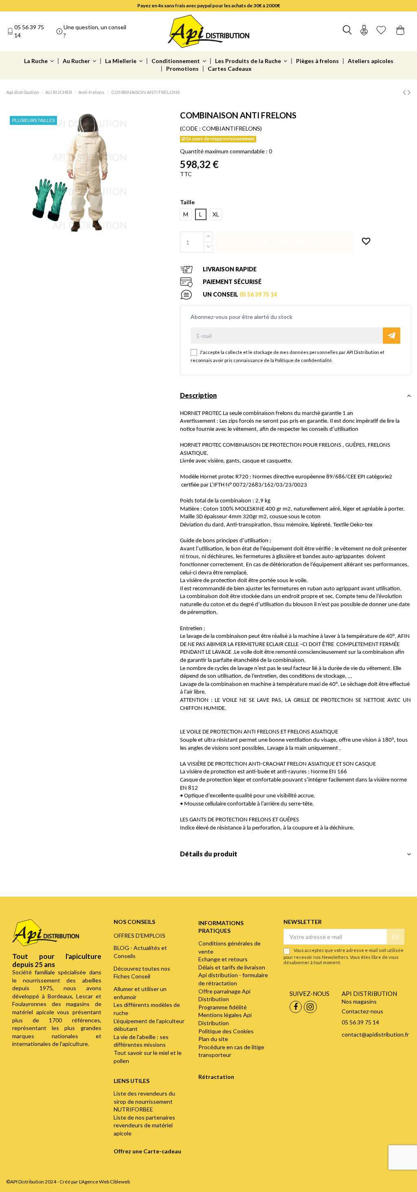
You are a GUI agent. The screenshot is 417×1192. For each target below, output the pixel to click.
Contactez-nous (362, 1011)
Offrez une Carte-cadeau (147, 1151)
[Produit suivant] (409, 92)
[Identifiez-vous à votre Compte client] (364, 31)
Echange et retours (223, 959)
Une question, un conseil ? (95, 31)
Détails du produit (208, 854)
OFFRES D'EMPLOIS (139, 935)
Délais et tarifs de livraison (231, 967)
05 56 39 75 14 (29, 31)
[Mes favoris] (381, 31)
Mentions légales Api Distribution (225, 1018)
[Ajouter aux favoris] (366, 241)
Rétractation (216, 1076)
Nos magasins (359, 1001)
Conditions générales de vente (229, 947)
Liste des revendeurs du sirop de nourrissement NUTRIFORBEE (144, 1101)
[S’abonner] (395, 937)
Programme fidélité (222, 1007)
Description (198, 395)
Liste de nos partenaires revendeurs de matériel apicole (144, 1125)
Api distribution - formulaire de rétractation (233, 979)
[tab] (295, 397)
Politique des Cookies (226, 1031)
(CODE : (190, 128)
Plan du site (213, 1038)
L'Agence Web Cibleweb (104, 1182)
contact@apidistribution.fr (375, 1034)
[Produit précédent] (405, 92)
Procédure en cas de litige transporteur (231, 1051)
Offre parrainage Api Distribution (224, 995)
